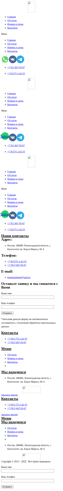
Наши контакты (15, 236)
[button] (31, 34)
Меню (6, 349)
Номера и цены (15, 24)
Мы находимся (13, 372)
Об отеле (12, 20)
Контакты (12, 28)
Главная (11, 16)
